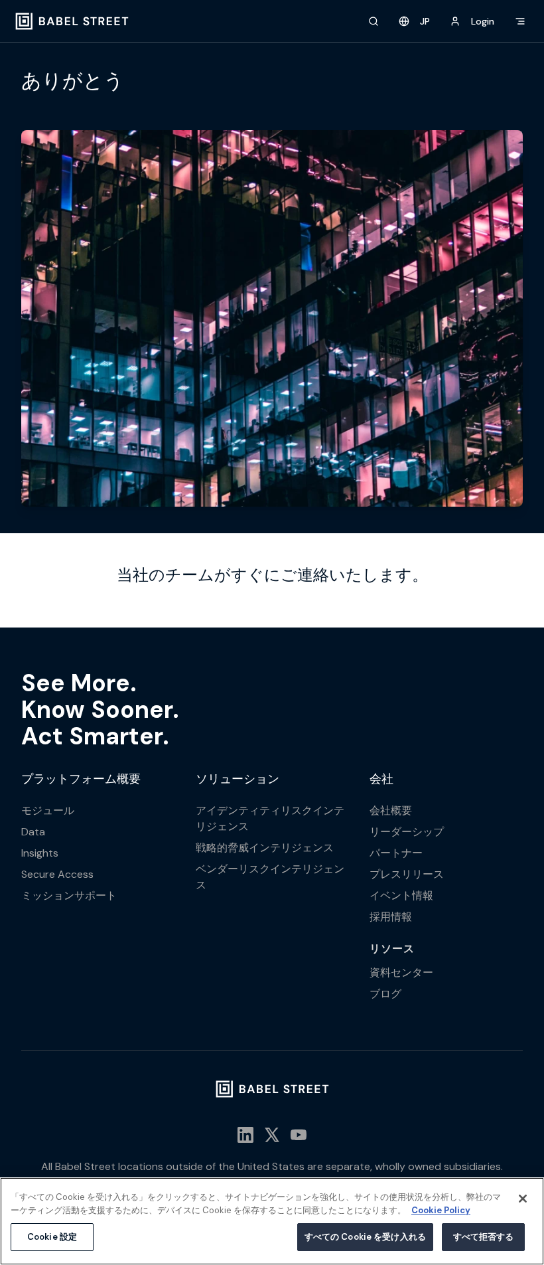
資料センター (401, 972)
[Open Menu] (520, 21)
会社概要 (391, 810)
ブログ (385, 994)
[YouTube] (298, 1135)
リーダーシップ (407, 832)
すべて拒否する (483, 1236)
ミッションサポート (69, 895)
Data (33, 832)
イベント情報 (401, 895)
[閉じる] (522, 1198)
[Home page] (72, 21)
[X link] (272, 1135)
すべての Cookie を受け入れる (365, 1236)
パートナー (396, 853)
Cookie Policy (440, 1210)
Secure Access (57, 874)
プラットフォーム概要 (81, 779)
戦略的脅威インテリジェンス (265, 848)
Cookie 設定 (52, 1236)
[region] (272, 1221)
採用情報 (391, 917)
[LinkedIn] (245, 1135)
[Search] (373, 21)
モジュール (47, 810)
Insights (39, 853)
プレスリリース (407, 874)
